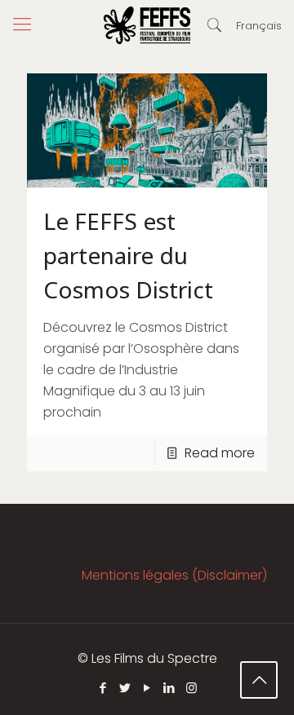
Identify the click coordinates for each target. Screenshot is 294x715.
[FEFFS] (147, 24)
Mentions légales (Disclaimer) (174, 575)
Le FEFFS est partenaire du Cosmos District (128, 255)
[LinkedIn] (169, 687)
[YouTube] (147, 687)
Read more (220, 453)
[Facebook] (103, 687)
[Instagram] (191, 687)
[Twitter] (125, 687)
